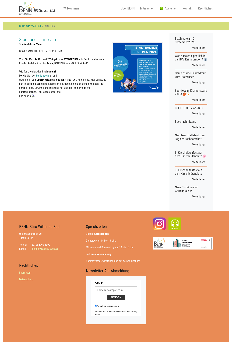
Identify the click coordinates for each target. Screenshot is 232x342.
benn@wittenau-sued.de (45, 248)
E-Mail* (99, 283)
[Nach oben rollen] (224, 334)
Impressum (25, 272)
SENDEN (116, 297)
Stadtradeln (42, 75)
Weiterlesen (198, 47)
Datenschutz (26, 279)
